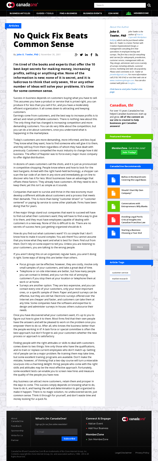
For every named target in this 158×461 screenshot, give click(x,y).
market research (120, 278)
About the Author (119, 27)
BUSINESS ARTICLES (20, 13)
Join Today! (129, 152)
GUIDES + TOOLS (44, 13)
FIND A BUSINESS (68, 13)
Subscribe (69, 438)
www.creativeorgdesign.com (122, 80)
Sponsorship (17, 430)
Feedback (16, 426)
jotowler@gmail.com (118, 74)
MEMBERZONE (141, 13)
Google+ (131, 83)
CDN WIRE (113, 13)
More (140, 247)
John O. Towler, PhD (27, 54)
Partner (15, 440)
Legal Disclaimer (123, 452)
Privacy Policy (142, 452)
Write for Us (17, 435)
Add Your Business (98, 428)
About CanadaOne (17, 420)
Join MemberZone (98, 439)
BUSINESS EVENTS (92, 13)
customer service (120, 272)
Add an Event (95, 423)
